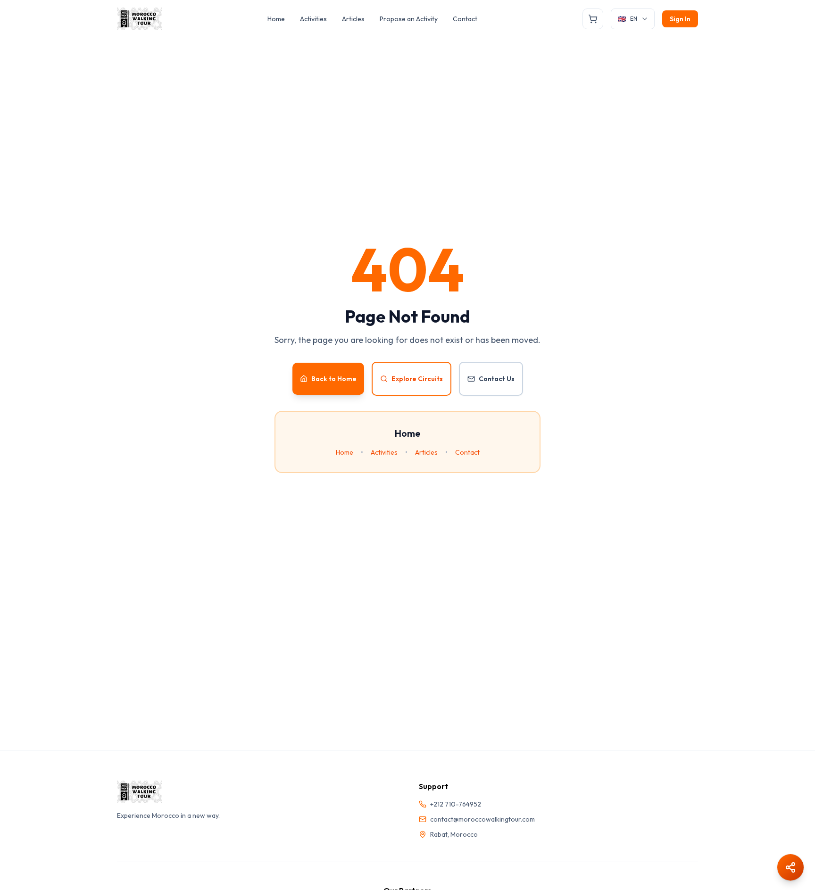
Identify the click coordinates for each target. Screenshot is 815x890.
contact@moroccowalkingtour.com (482, 819)
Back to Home (334, 378)
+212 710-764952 (455, 804)
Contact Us (497, 378)
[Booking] (592, 18)
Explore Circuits (417, 378)
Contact (465, 19)
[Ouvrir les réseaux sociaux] (790, 867)
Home (276, 19)
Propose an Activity (409, 19)
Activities (313, 19)
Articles (353, 19)
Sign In (680, 19)
